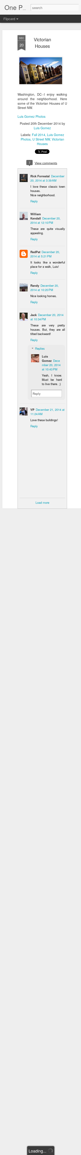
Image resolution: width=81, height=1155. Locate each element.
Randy (34, 285)
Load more (42, 502)
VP (32, 409)
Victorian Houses (42, 42)
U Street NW (41, 139)
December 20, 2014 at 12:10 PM (45, 220)
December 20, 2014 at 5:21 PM (45, 254)
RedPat (35, 252)
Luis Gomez (42, 128)
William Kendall (35, 216)
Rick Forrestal (40, 176)
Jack (33, 315)
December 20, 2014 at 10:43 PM (51, 364)
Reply (34, 201)
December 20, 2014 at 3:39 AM (47, 178)
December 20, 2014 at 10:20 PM (44, 287)
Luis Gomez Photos (31, 116)
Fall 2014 (38, 134)
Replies (40, 348)
